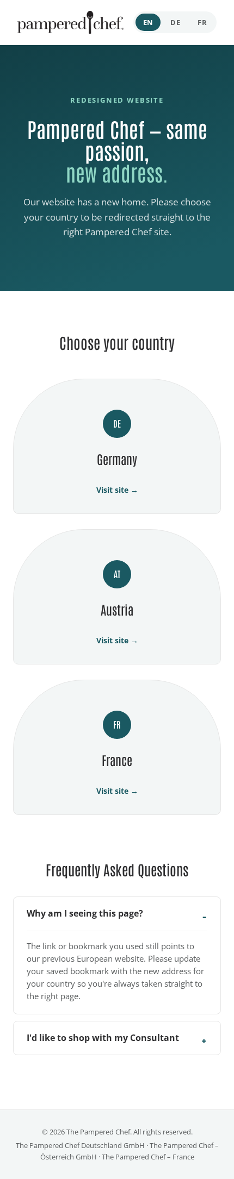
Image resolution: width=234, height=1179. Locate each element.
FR (202, 22)
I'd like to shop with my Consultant (103, 1038)
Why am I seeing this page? (85, 913)
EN (148, 22)
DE (175, 22)
